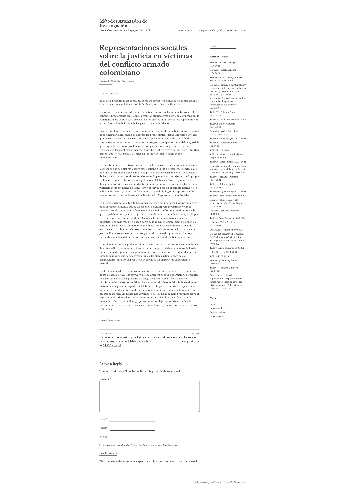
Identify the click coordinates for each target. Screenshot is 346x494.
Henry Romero (128, 81)
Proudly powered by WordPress (206, 482)
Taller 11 (214, 150)
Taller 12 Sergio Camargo (222, 124)
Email (103, 428)
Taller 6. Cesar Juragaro (222, 218)
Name (103, 419)
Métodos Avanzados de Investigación (123, 23)
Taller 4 (214, 256)
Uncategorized (114, 320)
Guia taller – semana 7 (221, 230)
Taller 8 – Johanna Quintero (224, 177)
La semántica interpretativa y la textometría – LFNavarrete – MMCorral (124, 339)
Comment (105, 379)
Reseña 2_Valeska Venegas (223, 62)
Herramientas (185, 30)
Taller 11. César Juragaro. (222, 138)
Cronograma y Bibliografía (209, 30)
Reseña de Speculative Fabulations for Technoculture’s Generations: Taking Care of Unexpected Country (228, 237)
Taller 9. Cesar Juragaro (222, 196)
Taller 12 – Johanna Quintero (224, 112)
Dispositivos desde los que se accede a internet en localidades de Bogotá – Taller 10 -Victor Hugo (228, 169)
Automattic (241, 482)
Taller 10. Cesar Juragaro (222, 162)
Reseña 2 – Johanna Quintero (225, 211)
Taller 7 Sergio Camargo (222, 248)
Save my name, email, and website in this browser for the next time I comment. (140, 445)
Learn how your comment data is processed (171, 461)
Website (103, 436)
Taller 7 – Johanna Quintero (224, 268)
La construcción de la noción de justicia (175, 337)
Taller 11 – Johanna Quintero (224, 143)
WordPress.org (217, 316)
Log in (213, 304)
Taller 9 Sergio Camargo (222, 191)
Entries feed (216, 308)
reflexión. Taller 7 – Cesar (223, 222)
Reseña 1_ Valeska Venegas (223, 70)
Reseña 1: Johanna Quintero (223, 260)
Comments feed (218, 312)
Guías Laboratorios (237, 30)
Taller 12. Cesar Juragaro (222, 119)
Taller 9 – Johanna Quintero (224, 184)
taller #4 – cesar (218, 252)
